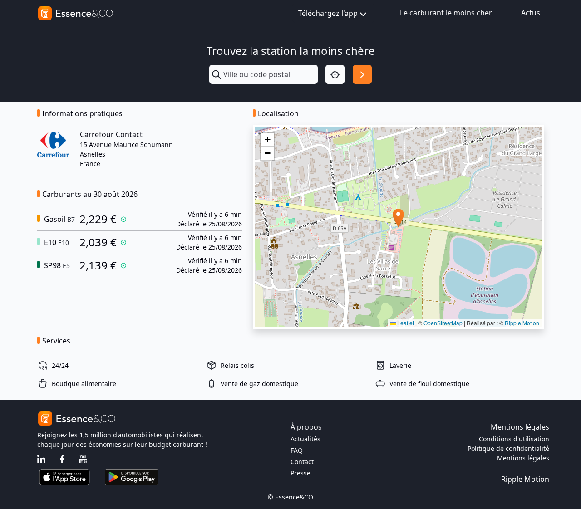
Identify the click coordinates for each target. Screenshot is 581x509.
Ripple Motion (522, 323)
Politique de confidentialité (508, 448)
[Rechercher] (362, 74)
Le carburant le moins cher (446, 13)
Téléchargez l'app (328, 13)
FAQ (296, 450)
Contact (302, 461)
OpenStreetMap (443, 323)
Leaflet (405, 323)
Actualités (305, 439)
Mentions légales (523, 458)
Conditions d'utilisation (514, 439)
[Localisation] (335, 74)
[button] (398, 218)
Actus (530, 13)
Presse (300, 473)
